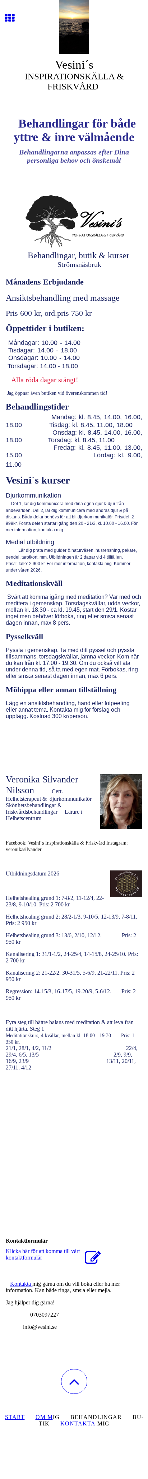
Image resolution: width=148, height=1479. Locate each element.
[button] (74, 1381)
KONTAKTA (78, 1423)
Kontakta (21, 1284)
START (15, 1417)
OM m (44, 1417)
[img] (74, 27)
